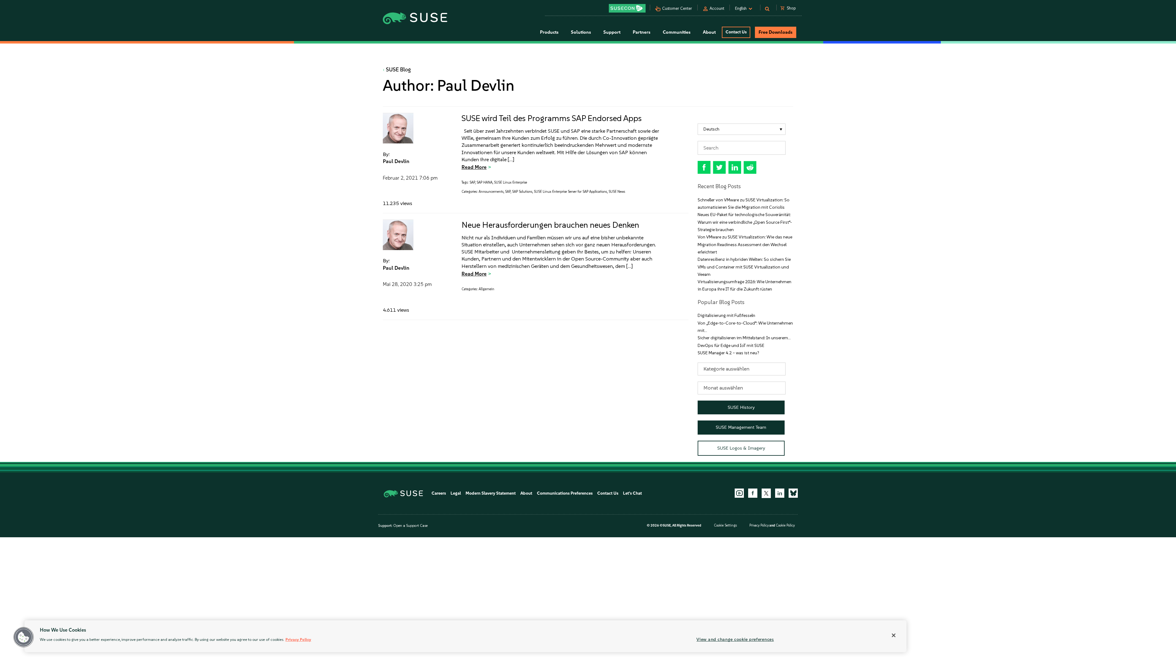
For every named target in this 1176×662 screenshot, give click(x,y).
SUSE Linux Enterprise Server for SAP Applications (570, 192)
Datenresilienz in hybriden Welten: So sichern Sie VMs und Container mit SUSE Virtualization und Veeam (744, 267)
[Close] (893, 635)
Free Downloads (776, 32)
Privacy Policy (759, 525)
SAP (472, 183)
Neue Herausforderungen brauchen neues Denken (550, 225)
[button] (23, 637)
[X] (766, 493)
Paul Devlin (396, 161)
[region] (465, 636)
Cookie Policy (785, 525)
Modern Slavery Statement (491, 493)
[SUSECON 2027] (627, 8)
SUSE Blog (398, 69)
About (526, 493)
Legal (455, 493)
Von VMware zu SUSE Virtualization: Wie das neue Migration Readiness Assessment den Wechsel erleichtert (745, 244)
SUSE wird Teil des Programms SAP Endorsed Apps (552, 118)
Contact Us (736, 32)
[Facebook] (752, 493)
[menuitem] (742, 129)
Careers (439, 493)
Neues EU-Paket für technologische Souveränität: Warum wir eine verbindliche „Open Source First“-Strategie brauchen (745, 222)
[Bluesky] (793, 493)
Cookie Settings (725, 525)
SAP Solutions (522, 192)
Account (717, 8)
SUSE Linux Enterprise (510, 183)
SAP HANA (484, 183)
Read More (474, 167)
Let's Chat (632, 493)
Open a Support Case (410, 525)
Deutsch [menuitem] (711, 129)
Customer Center (677, 8)
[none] (742, 129)
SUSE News (617, 192)
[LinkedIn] (779, 493)
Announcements (491, 192)
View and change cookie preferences (735, 639)
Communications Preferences (565, 493)
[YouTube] (739, 493)
